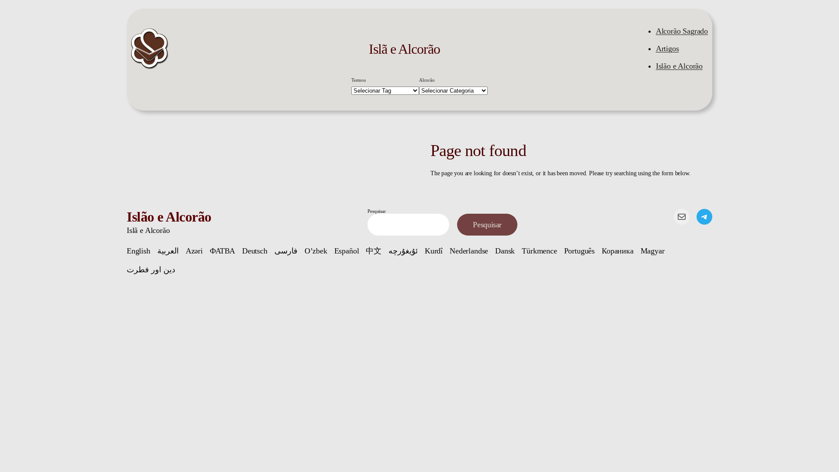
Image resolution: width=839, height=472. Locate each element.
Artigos (667, 48)
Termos (358, 80)
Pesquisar (376, 211)
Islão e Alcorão (679, 66)
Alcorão (427, 80)
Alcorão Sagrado (682, 31)
